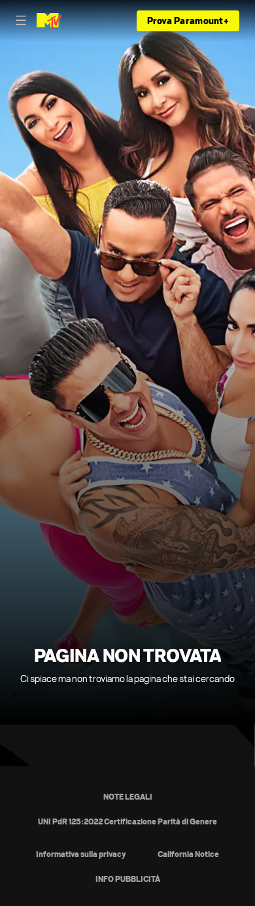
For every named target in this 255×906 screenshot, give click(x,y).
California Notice (188, 854)
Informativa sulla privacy (81, 854)
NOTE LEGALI (127, 797)
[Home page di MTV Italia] (49, 21)
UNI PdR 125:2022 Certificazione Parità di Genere (127, 821)
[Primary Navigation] (21, 21)
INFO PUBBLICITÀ (127, 879)
